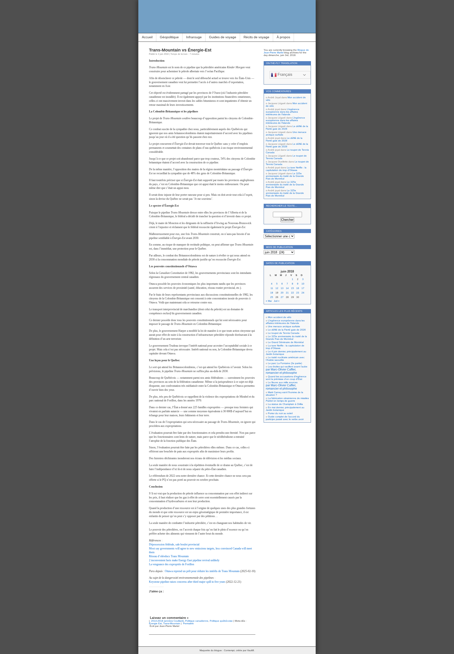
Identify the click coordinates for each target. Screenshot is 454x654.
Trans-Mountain (171, 623)
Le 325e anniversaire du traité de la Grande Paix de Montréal (285, 176)
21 (287, 292)
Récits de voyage (256, 37)
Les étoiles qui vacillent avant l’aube (286, 369)
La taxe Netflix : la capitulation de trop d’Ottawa (286, 168)
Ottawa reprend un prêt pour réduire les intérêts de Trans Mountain (202, 571)
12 (276, 288)
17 (302, 288)
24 (302, 292)
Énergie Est (155, 623)
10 (302, 283)
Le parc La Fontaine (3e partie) (285, 363)
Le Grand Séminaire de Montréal (286, 342)
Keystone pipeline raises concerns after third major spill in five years (187, 581)
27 (282, 297)
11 (272, 288)
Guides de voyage (222, 37)
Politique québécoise (221, 621)
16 (297, 288)
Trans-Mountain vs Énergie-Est (180, 50)
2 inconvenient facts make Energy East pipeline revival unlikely (184, 560)
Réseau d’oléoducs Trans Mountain (169, 556)
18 (271, 292)
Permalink (188, 623)
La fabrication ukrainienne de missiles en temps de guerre (287, 399)
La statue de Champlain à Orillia (285, 404)
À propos (283, 37)
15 (292, 288)
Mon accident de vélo (279, 317)
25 (271, 297)
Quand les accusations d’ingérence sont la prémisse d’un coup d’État (286, 377)
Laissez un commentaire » (169, 618)
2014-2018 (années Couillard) (167, 621)
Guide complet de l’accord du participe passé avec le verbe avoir (285, 417)
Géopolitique (169, 37)
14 (287, 288)
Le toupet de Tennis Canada (283, 333)
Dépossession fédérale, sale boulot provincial (174, 544)
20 (282, 292)
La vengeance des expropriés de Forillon (171, 564)
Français (284, 74)
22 (292, 292)
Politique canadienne (196, 621)
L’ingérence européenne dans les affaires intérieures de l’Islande (282, 112)
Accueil (147, 37)
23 (297, 292)
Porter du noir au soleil (280, 413)
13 (282, 288)
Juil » (276, 301)
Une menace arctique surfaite (284, 326)
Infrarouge (194, 37)
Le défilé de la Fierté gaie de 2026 (287, 127)
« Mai (269, 301)
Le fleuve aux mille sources (281, 385)
